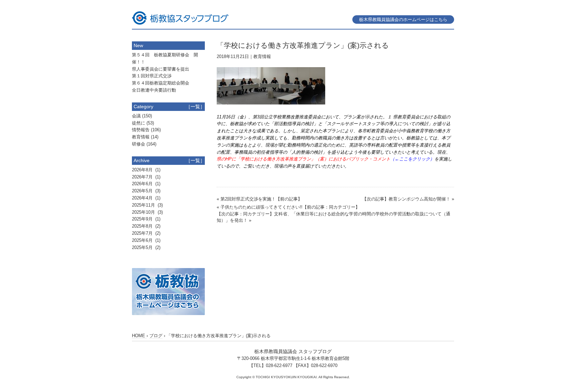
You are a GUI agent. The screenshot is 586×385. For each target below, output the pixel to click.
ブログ (155, 335)
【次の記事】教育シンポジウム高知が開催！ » (408, 198)
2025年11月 (144, 205)
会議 (136, 115)
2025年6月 (143, 240)
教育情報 (262, 56)
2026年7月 (143, 176)
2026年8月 (143, 169)
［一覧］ (195, 106)
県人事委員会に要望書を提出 (160, 69)
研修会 (138, 144)
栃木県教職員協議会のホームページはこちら (403, 19)
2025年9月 (143, 219)
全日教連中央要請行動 (154, 90)
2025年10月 (144, 212)
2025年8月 (143, 226)
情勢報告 (141, 129)
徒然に (138, 123)
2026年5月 (143, 190)
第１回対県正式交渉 (152, 75)
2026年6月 (143, 183)
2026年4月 (143, 197)
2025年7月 (143, 233)
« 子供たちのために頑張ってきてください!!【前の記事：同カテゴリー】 (288, 207)
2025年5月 (143, 247)
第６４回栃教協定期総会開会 (160, 82)
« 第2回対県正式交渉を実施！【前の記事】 (259, 198)
